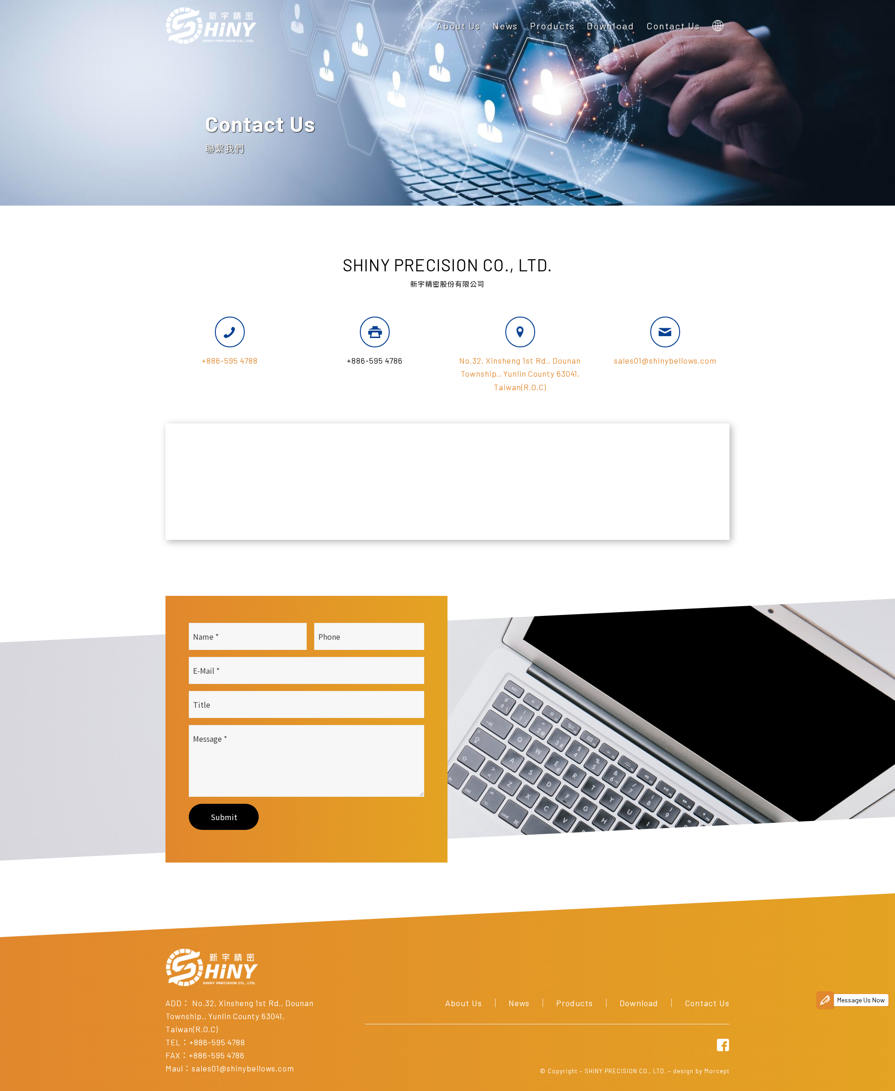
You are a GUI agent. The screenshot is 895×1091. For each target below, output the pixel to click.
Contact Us (707, 1003)
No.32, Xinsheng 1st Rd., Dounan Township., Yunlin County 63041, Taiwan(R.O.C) (520, 373)
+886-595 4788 (230, 360)
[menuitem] (459, 25)
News (519, 1003)
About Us (463, 1003)
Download (639, 1003)
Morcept (717, 1071)
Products (574, 1003)
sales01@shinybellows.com (665, 360)
